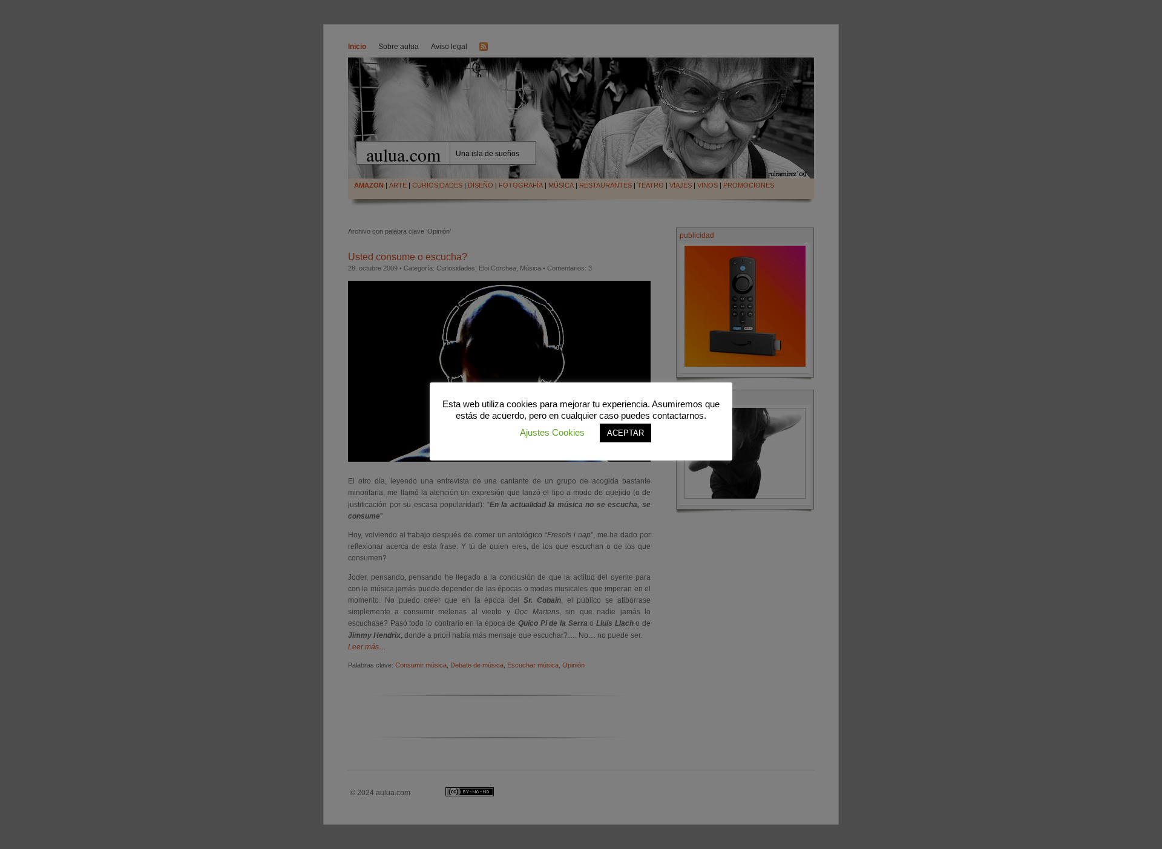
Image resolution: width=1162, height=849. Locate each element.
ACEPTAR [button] (625, 433)
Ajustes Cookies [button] (552, 432)
